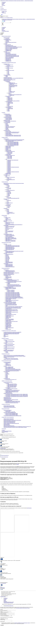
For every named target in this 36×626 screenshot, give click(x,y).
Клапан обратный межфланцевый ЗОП (13, 198)
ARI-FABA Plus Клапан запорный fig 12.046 (12, 55)
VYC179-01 (9, 200)
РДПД (6, 305)
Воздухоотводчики (7, 371)
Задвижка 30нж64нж (9, 118)
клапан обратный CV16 (10, 190)
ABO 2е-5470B (9, 158)
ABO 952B (9, 170)
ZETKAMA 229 (8, 53)
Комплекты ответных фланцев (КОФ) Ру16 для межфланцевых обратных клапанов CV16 (17, 426)
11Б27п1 (7, 218)
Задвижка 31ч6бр (8, 131)
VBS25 (7, 75)
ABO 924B (9, 167)
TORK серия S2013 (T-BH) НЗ (11, 386)
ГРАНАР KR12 (8, 121)
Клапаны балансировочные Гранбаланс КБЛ (14, 285)
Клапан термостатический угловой (9, 406)
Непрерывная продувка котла (10, 270)
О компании (4, 2)
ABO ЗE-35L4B (9, 152)
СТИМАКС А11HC (12, 91)
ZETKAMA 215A (8, 59)
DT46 (8, 105)
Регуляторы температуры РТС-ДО (9, 274)
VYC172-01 (9, 188)
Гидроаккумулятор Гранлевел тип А (11, 379)
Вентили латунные (7, 37)
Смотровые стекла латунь (9, 66)
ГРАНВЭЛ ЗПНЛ (8, 149)
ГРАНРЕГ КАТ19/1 (8, 308)
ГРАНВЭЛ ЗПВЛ (8, 154)
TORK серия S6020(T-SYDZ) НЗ (12, 388)
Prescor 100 (7, 259)
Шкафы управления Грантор (8, 393)
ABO (6, 159)
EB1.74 (7, 375)
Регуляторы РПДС (8, 315)
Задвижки (5, 357)
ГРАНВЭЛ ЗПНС (8, 146)
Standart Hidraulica (8, 219)
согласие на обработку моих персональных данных (22, 622)
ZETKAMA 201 (8, 52)
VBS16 (7, 76)
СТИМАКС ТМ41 (10, 102)
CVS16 (8, 185)
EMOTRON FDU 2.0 (9, 392)
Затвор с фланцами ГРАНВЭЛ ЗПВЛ (12, 143)
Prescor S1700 (8, 258)
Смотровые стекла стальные (10, 70)
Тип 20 (7, 351)
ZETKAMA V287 (10, 212)
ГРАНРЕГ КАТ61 (8, 312)
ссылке (17, 464)
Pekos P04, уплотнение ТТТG (10, 235)
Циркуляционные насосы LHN (10, 411)
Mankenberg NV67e (8, 277)
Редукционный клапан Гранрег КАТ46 (11, 309)
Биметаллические (8, 96)
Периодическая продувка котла (10, 271)
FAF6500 (7, 128)
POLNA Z (7, 289)
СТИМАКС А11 (11, 92)
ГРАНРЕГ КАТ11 (8, 316)
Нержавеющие (8, 191)
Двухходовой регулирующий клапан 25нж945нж (13, 296)
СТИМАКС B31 (9, 97)
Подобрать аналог (3, 448)
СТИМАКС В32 (9, 98)
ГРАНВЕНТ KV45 (8, 50)
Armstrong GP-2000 (8, 313)
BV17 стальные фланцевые (10, 237)
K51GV (7, 124)
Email (1, 611)
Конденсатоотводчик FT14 (13, 85)
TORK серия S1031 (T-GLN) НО (12, 384)
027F (8, 180)
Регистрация (4, 12)
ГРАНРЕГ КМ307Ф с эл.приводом (11, 298)
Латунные (7, 199)
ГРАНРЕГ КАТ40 (8, 317)
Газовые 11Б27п (8, 217)
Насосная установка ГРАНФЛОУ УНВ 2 (12, 413)
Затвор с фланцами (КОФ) (10, 141)
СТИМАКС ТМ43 (10, 103)
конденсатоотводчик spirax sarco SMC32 (13, 100)
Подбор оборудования (5, 31)
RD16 (8, 213)
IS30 (6, 349)
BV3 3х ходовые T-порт (9, 231)
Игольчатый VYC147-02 (9, 45)
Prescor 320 (7, 256)
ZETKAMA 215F (8, 44)
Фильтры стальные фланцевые (8, 345)
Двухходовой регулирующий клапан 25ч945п (12, 292)
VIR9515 (8, 283)
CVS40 (8, 195)
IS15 (6, 343)
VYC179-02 (9, 204)
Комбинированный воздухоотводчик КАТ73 (12, 370)
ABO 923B (9, 166)
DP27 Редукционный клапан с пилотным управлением (14, 306)
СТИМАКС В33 (9, 99)
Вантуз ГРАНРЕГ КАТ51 (9, 367)
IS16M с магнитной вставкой (10, 341)
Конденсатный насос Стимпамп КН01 (9, 79)
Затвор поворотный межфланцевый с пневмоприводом (14, 140)
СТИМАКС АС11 (11, 86)
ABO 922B (9, 172)
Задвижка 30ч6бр (8, 133)
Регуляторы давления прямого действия (10, 302)
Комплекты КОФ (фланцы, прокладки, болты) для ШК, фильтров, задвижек (15, 427)
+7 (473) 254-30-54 (3, 583)
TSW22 (8, 110)
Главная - (3, 430)
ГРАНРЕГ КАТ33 (8, 323)
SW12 (8, 67)
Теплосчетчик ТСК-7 (7, 397)
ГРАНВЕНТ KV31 (8, 60)
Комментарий (2, 621)
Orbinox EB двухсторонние (10, 127)
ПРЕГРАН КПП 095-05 (9, 262)
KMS (4, 335)
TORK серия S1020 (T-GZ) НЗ (11, 385)
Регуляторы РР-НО (8, 325)
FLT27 (10, 90)
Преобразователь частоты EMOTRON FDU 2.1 (13, 390)
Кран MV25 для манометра (8, 220)
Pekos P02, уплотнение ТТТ (10, 222)
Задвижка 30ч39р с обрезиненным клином (12, 132)
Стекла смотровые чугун (9, 64)
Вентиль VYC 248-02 (9, 49)
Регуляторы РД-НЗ (8, 322)
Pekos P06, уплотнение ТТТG (10, 226)
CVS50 (8, 194)
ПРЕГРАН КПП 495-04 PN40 (10, 266)
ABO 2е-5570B (9, 157)
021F (6, 176)
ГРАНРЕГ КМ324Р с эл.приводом (11, 287)
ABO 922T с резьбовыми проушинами (13, 171)
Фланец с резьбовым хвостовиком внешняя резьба (11, 423)
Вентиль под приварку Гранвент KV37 (11, 47)
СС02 (8, 68)
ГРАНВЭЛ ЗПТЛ (8, 148)
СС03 (8, 69)
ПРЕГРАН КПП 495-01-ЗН (10, 247)
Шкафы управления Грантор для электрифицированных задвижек (14, 355)
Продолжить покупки (3, 17)
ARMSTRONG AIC (12, 82)
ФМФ (6, 342)
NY (7, 201)
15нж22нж (7, 40)
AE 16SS (7, 373)
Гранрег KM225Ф (8, 299)
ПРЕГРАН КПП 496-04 (9, 265)
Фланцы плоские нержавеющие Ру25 (9, 422)
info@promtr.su (2, 587)
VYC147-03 (7, 41)
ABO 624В (9, 164)
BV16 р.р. (7, 227)
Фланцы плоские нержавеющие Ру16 (9, 421)
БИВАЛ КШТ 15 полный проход (10, 240)
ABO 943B (9, 169)
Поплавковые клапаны (7, 275)
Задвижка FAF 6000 (9, 134)
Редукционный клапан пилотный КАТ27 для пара (13, 307)
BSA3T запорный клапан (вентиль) (11, 46)
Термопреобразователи (7, 398)
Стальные (5, 43)
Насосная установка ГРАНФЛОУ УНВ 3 (12, 414)
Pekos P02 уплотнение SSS (10, 223)
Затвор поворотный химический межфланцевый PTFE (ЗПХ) (15, 139)
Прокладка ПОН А (7, 424)
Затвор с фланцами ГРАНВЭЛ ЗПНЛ (12, 144)
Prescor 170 (7, 260)
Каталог (2, 33)
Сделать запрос (4, 11)
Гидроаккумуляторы (7, 378)
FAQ (3, 4)
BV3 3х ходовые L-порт (9, 228)
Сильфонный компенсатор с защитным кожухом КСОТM (12, 332)
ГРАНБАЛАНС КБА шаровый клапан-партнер (14, 281)
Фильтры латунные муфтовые (8, 350)
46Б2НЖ (7, 352)
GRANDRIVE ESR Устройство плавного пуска (13, 401)
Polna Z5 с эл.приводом (10, 291)
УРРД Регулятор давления (9, 327)
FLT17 (10, 87)
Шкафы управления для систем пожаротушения (11, 359)
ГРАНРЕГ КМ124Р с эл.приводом (11, 288)
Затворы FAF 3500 (8, 150)
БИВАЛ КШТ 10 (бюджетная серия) (11, 238)
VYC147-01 (7, 38)
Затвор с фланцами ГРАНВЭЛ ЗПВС (12, 142)
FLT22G (10, 93)
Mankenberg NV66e (8, 276)
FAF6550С (7, 125)
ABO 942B (9, 168)
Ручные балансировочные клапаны (11, 282)
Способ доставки (2, 615)
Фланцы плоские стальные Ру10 (9, 419)
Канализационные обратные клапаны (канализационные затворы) (14, 183)
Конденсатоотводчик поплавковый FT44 (15, 94)
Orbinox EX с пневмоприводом (10, 126)
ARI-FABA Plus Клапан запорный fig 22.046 (12, 56)
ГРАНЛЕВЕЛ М (8, 364)
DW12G (8, 65)
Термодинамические (9, 101)
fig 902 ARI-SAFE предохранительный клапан (12, 246)
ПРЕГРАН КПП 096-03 (9, 252)
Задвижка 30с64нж (8, 115)
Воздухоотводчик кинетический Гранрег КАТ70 (13, 369)
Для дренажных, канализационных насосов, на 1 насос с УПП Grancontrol (17, 395)
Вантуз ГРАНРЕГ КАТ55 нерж (10, 368)
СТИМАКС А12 (11, 84)
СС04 (8, 73)
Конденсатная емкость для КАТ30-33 (11, 304)
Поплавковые (8, 81)
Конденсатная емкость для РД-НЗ (11, 303)
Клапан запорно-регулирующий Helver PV (12, 300)
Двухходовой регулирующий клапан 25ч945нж (13, 294)
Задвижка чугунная (7, 130)
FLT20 (10, 88)
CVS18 (8, 186)
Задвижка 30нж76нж (9, 119)
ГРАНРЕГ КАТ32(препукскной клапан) (12, 321)
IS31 (6, 347)
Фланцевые (5, 208)
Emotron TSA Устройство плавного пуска (12, 402)
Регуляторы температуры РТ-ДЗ (8, 273)
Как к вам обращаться (3, 610)
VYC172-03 (9, 192)
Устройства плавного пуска (8, 400)
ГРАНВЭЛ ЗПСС (8, 147)
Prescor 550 (7, 261)
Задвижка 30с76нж (8, 116)
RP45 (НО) (7, 318)
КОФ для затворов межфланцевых (9, 425)
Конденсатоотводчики (7, 80)
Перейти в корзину (10, 17)
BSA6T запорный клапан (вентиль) (11, 42)
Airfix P (7, 363)
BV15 (6, 232)
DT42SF (8, 104)
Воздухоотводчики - (5, 431)
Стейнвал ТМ (9, 153)
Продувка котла (6, 269)
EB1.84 (7, 377)
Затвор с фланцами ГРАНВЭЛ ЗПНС (12, 145)
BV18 (6, 230)
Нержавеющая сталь (7, 39)
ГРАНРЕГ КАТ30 (8, 329)
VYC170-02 (9, 197)
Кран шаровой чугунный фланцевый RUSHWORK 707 (14, 224)
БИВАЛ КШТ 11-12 (9, 239)
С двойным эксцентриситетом (10, 155)
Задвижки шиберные (7, 122)
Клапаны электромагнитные (8, 382)
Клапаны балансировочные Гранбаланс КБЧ (14, 286)
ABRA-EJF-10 (6, 334)
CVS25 (8, 207)
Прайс (5, 600)
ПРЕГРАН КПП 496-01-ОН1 (10, 248)
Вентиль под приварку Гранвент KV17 (11, 48)
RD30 (8, 211)
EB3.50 (7, 376)
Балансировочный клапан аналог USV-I (13, 284)
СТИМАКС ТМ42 (10, 106)
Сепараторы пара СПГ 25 (8, 77)
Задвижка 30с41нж (8, 114)
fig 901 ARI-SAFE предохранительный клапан (12, 245)
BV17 (6, 233)
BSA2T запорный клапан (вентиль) (11, 54)
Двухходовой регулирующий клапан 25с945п (12, 293)
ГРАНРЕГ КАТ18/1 (8, 311)
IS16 (6, 340)
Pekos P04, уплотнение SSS (10, 234)
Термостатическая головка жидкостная (9, 407)
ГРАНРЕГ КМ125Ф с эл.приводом (11, 301)
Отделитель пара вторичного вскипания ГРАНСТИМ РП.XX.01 (13, 78)
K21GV (7, 123)
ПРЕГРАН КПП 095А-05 (9, 254)
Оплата (3, 3)
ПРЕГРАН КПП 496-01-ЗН (10, 249)
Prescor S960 (7, 257)
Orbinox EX (7, 129)
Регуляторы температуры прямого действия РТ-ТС (11, 272)
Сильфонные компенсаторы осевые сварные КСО (11, 333)
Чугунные (5, 51)
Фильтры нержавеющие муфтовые (9, 348)
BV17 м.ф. (7, 229)
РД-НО (7, 328)
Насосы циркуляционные (8, 410)
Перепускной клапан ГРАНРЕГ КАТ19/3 (12, 310)
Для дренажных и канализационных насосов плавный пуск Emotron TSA (17, 396)
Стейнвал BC (9, 178)
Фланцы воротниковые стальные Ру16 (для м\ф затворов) (12, 420)
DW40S (8, 74)
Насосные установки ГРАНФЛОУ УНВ (10, 412)
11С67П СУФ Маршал (9, 236)
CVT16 (8, 206)
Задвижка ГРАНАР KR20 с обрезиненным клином (13, 135)
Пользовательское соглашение (8, 602)
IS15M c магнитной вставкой (10, 344)
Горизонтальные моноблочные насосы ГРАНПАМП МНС (12, 415)
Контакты (3, 5)
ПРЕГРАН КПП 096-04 (9, 264)
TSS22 (8, 109)
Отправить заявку (3, 596)
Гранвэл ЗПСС (8, 175)
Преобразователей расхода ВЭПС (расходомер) (11, 399)
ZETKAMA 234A (8, 58)
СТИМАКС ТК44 (10, 108)
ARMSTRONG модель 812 (13, 83)
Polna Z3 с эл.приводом (10, 290)
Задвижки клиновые (7, 120)
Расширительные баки (7, 362)
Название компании (3, 614)
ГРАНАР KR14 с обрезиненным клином (12, 358)
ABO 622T (9, 162)
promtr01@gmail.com (3, 9)
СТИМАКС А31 (11, 95)
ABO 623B (9, 163)
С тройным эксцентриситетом (10, 151)
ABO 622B (9, 161)
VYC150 (7, 278)
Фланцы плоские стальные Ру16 (9, 418)
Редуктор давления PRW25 (10, 319)
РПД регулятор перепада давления (11, 314)
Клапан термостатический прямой (9, 405)
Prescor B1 (7, 255)
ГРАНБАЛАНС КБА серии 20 (11, 280)
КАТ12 (7, 372)
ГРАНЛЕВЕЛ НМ (8, 365)
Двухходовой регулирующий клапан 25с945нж (13, 295)
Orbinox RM (9, 193)
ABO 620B (9, 160)
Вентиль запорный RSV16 (10, 57)
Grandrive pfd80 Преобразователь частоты (12, 391)
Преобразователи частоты (8, 389)
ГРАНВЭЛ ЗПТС (8, 173)
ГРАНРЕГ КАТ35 (8, 324)
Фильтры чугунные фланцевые (8, 339)
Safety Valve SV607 (8, 244)
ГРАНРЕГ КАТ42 (8, 320)
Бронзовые (7, 187)
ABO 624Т (9, 165)
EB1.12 (7, 374)
